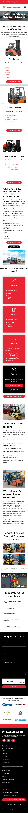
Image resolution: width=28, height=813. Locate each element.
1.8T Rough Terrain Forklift (11, 164)
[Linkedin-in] (8, 740)
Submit (14, 686)
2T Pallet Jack (7, 117)
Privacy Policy (6, 782)
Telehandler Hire (6, 762)
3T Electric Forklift (9, 121)
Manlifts (4, 753)
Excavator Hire (6, 770)
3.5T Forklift (7, 72)
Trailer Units (5, 773)
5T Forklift (6, 76)
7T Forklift (6, 78)
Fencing (4, 776)
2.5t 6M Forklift (8, 69)
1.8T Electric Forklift (9, 116)
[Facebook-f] (4, 740)
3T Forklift (6, 71)
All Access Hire (9, 200)
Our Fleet (9, 23)
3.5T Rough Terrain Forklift (11, 169)
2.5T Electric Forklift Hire (10, 119)
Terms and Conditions (8, 779)
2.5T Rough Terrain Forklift (11, 166)
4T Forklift (6, 74)
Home (3, 23)
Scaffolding (5, 756)
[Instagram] (13, 740)
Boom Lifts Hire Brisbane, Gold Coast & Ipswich (13, 749)
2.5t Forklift (7, 67)
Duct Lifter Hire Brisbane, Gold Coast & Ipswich (12, 766)
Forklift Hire (5, 759)
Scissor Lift (5, 746)
